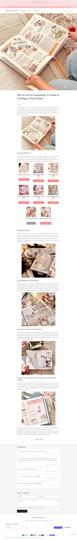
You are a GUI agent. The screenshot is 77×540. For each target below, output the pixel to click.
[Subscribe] (26, 527)
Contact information (37, 537)
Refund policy (18, 537)
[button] (24, 10)
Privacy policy (23, 537)
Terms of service (30, 537)
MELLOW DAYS (11, 537)
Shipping (32, 520)
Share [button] (19, 104)
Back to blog (39, 439)
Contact (27, 520)
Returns (36, 520)
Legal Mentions (45, 520)
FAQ (51, 520)
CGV (40, 520)
